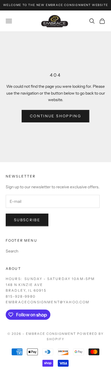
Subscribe (27, 220)
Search (12, 251)
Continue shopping (55, 116)
